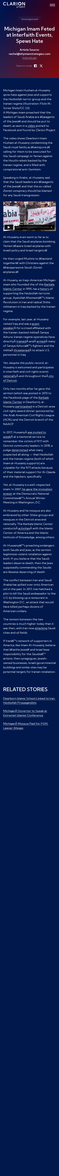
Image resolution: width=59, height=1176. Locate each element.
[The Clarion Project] (14, 5)
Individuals (29, 58)
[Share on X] (41, 66)
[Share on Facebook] (35, 66)
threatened (21, 350)
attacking (41, 628)
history (44, 289)
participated (23, 406)
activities (24, 528)
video (31, 126)
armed (41, 341)
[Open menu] (52, 5)
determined (20, 450)
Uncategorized (29, 19)
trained (21, 341)
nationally (9, 376)
